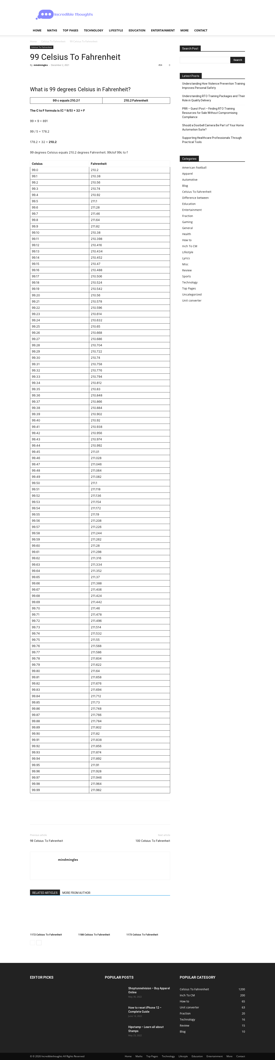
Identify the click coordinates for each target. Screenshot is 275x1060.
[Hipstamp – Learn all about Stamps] (115, 1032)
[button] (240, 31)
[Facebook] (34, 74)
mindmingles (41, 64)
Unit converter (192, 300)
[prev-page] (32, 942)
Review (187, 270)
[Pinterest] (53, 74)
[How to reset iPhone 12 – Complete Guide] (115, 1013)
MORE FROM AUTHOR (76, 892)
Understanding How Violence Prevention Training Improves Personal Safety (213, 85)
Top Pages (70, 30)
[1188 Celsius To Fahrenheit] (100, 916)
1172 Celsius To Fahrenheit (46, 934)
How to (186, 240)
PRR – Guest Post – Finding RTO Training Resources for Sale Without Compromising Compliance (209, 113)
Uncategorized (192, 294)
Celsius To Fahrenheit (53, 41)
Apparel (187, 173)
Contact (200, 30)
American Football (194, 167)
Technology (93, 30)
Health (186, 234)
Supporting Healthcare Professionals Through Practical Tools (212, 140)
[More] (71, 74)
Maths (52, 30)
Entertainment (163, 30)
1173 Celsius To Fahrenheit (142, 934)
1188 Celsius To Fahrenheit (94, 934)
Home (37, 30)
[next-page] (38, 942)
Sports (186, 276)
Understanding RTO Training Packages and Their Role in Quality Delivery (213, 98)
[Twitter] (43, 74)
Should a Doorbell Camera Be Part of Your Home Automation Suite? (213, 127)
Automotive (189, 180)
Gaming (187, 222)
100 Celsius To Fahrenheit (152, 841)
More (184, 30)
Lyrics (186, 258)
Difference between (195, 198)
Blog (185, 186)
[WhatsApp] (62, 74)
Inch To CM (189, 246)
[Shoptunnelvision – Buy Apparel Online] (115, 993)
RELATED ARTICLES (45, 892)
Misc (185, 264)
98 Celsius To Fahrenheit (46, 841)
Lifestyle (116, 30)
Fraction (187, 216)
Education (137, 30)
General (187, 228)
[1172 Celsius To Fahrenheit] (52, 916)
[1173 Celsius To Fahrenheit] (148, 916)
